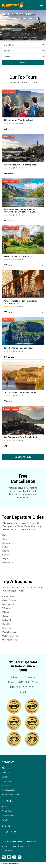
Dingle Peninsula (9, 632)
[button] (1, 25)
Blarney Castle (8, 604)
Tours (4, 806)
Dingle (5, 558)
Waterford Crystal (10, 636)
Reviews (5, 785)
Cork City (6, 624)
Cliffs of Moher (8, 596)
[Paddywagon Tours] (13, 5)
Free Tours (6, 781)
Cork (4, 539)
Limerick (6, 543)
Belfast (5, 547)
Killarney (6, 551)
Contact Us (6, 772)
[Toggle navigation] (41, 5)
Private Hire (7, 811)
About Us (6, 768)
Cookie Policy (7, 850)
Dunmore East (8, 562)
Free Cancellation (9, 790)
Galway (5, 554)
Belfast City (7, 620)
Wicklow (6, 608)
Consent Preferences (9, 863)
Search (23, 62)
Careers (5, 777)
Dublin (5, 535)
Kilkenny (6, 612)
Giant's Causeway (9, 600)
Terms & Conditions (9, 846)
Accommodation (9, 815)
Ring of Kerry (7, 628)
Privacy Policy (25, 846)
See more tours (23, 456)
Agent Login (7, 820)
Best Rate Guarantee (10, 794)
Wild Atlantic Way (10, 640)
